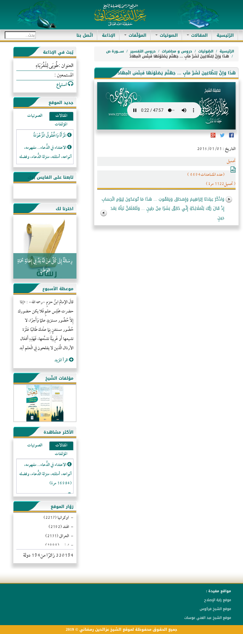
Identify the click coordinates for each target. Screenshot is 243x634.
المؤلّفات (136, 35)
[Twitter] (222, 137)
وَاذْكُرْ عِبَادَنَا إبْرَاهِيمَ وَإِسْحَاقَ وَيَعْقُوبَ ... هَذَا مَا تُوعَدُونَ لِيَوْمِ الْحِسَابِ (163, 199)
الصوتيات (168, 35)
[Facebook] (231, 137)
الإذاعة (108, 35)
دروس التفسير (143, 51)
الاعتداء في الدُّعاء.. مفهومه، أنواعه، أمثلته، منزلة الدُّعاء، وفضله (45, 152)
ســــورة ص (115, 51)
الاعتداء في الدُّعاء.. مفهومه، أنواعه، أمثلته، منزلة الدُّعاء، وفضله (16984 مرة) (45, 474)
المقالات (199, 35)
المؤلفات (61, 124)
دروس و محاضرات (177, 51)
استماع (62, 85)
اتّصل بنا (84, 35)
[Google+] (213, 137)
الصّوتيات (205, 51)
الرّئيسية (223, 35)
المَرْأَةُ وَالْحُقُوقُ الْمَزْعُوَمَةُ (50, 136)
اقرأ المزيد (62, 360)
